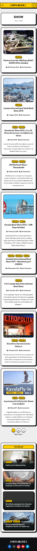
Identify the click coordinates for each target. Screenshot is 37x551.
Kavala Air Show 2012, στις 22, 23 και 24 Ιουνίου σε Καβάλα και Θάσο (18, 133)
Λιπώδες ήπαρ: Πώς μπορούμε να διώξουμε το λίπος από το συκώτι (18, 485)
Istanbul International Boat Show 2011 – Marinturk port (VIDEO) (18, 261)
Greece (21, 127)
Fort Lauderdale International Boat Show (18, 285)
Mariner (18, 57)
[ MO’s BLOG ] (18, 5)
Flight (15, 127)
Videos (26, 255)
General (8, 462)
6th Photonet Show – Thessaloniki (18, 166)
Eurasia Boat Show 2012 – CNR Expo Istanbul (19, 226)
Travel (22, 221)
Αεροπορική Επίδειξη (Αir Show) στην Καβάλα (18, 402)
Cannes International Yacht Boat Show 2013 (19, 109)
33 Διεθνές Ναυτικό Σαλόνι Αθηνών (18, 345)
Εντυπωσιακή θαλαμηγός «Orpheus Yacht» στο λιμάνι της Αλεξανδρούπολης (17, 526)
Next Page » (18, 434)
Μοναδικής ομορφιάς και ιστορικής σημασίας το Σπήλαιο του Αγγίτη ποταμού (18, 506)
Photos (22, 161)
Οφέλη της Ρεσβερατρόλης (15, 465)
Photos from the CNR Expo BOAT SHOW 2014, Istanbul (18, 61)
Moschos (19, 255)
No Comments (26, 67)
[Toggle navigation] (2, 5)
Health (8, 480)
